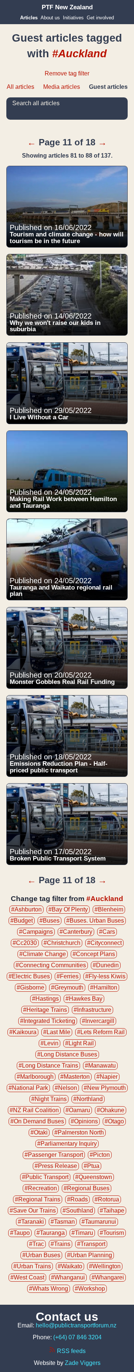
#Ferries (68, 976)
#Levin (49, 1043)
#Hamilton (103, 987)
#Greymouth (67, 987)
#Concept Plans (94, 954)
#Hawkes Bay (84, 998)
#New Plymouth (105, 1088)
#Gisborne (30, 987)
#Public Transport (45, 1177)
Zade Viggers (82, 1363)
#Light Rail (79, 1043)
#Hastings (45, 998)
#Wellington (105, 1266)
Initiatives (73, 17)
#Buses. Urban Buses (95, 920)
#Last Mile (56, 1032)
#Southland (78, 1210)
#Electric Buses (29, 976)
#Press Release (56, 1166)
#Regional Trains (37, 1199)
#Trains (60, 1244)
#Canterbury (76, 932)
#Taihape (112, 1210)
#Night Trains (49, 1099)
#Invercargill (98, 1021)
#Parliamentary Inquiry (67, 1143)
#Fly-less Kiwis (105, 976)
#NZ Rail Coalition (34, 1110)
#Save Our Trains (33, 1210)
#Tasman (63, 1221)
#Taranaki (31, 1221)
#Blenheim (109, 909)
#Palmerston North (79, 1132)
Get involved (100, 17)
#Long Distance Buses (67, 1054)
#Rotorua (107, 1199)
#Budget (21, 920)
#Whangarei (108, 1277)
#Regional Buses (86, 1188)
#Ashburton (26, 909)
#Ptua (91, 1166)
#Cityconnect (104, 943)
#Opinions (84, 1121)
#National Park (28, 1088)
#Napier (107, 1077)
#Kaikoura (22, 1032)
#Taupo (20, 1233)
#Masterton (75, 1077)
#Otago (114, 1121)
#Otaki (39, 1132)
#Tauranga (50, 1233)
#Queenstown (93, 1177)
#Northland (88, 1099)
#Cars (107, 932)
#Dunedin (106, 965)
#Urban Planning (89, 1255)
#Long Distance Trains (48, 1065)
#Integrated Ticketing (47, 1021)
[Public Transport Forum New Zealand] (67, 7)
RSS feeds (70, 1351)
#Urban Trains (32, 1266)
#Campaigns (36, 932)
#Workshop (90, 1288)
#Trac (36, 1244)
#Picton (100, 1155)
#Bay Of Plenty (68, 909)
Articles (29, 17)
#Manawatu (100, 1065)
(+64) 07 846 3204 (77, 1337)
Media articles (61, 86)
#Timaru (82, 1233)
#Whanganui (68, 1277)
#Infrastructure (92, 1010)
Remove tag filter (67, 74)
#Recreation (41, 1188)
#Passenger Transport (54, 1155)
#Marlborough (35, 1077)
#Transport (91, 1244)
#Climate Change (42, 954)
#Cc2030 (25, 943)
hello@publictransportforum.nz (76, 1325)
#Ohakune (110, 1110)
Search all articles (36, 103)
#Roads (77, 1199)
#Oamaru (78, 1110)
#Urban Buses (41, 1255)
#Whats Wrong (48, 1288)
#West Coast (27, 1277)
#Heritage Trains (45, 1010)
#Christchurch (62, 943)
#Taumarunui (99, 1221)
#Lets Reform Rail (101, 1032)
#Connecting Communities (51, 965)
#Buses (49, 920)
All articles (20, 86)
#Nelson (66, 1088)
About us (50, 17)
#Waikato (70, 1266)
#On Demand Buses (37, 1121)
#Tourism (112, 1233)
